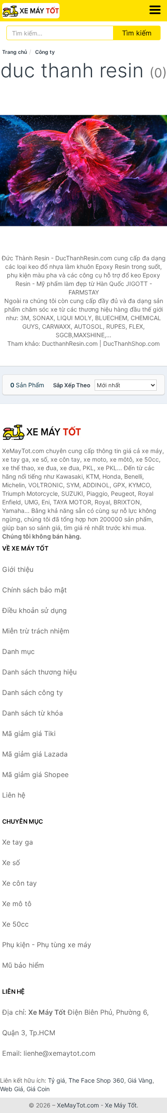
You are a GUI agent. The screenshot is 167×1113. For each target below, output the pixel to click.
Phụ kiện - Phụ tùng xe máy (46, 944)
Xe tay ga (17, 842)
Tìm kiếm (137, 33)
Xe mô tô (17, 903)
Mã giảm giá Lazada (35, 754)
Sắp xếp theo (71, 385)
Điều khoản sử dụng (34, 610)
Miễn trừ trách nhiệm (35, 631)
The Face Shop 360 (96, 1080)
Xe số (11, 862)
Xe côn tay (19, 883)
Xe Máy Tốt (121, 1105)
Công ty (45, 52)
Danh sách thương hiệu (39, 672)
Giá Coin (38, 1088)
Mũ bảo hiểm (23, 965)
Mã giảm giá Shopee (35, 774)
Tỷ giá (56, 1080)
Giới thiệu (17, 569)
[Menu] (155, 9)
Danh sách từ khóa (32, 713)
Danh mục (18, 651)
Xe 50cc (15, 924)
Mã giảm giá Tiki (29, 733)
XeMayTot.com (78, 1105)
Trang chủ (14, 52)
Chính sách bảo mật (34, 590)
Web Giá (11, 1088)
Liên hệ (13, 795)
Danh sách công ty (32, 692)
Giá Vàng (140, 1080)
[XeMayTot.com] (42, 10)
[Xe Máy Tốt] (45, 431)
